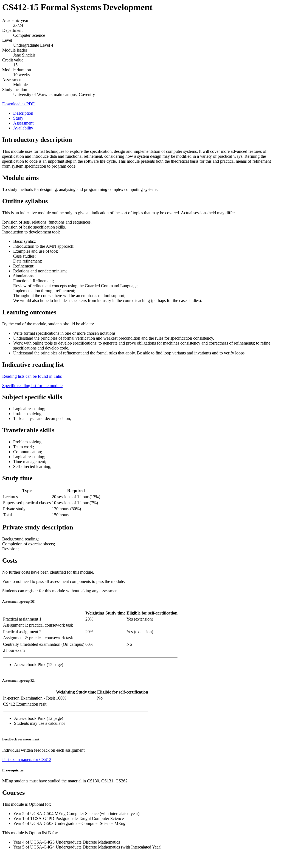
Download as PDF (18, 104)
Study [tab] (18, 118)
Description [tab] (23, 113)
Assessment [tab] (23, 123)
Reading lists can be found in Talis (32, 376)
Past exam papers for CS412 (26, 759)
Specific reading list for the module (32, 385)
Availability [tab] (23, 128)
